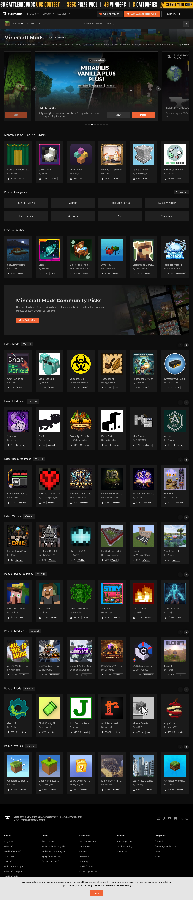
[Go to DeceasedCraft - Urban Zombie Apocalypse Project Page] (49, 658)
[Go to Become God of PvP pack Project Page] (81, 486)
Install (143, 115)
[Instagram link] (158, 818)
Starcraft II (9, 861)
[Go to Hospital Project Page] (143, 543)
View (118, 115)
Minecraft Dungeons (13, 871)
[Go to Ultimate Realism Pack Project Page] (112, 486)
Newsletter (84, 856)
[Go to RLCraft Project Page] (175, 658)
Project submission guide (53, 846)
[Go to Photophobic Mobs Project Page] (143, 371)
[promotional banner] (96, 4)
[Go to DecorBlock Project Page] (81, 162)
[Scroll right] (186, 345)
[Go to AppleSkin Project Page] (175, 715)
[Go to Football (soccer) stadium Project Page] (112, 543)
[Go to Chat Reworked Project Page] (18, 371)
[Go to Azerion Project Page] (175, 428)
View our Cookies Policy (118, 885)
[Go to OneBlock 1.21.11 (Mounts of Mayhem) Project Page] (49, 773)
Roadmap (83, 861)
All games (8, 841)
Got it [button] (96, 893)
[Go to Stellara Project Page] (49, 257)
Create (47, 13)
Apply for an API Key (51, 856)
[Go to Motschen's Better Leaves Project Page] (81, 601)
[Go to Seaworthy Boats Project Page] (18, 257)
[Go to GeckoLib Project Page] (18, 715)
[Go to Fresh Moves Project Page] (49, 601)
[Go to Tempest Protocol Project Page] (175, 257)
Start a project (48, 841)
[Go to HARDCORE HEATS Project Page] (49, 486)
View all (27, 344)
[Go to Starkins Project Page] (18, 428)
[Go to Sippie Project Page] (49, 428)
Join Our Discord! (87, 841)
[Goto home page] (13, 13)
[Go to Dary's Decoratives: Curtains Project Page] (18, 162)
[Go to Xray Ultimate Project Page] (175, 601)
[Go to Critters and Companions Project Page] (143, 257)
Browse (31, 13)
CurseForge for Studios (165, 846)
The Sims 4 (9, 856)
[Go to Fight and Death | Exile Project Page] (49, 543)
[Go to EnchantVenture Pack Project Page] (143, 486)
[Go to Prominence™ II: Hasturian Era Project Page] (112, 658)
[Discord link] (175, 818)
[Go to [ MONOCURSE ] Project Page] (81, 543)
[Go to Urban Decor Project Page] (49, 162)
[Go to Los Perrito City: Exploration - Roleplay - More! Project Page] (143, 773)
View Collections (27, 320)
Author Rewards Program (53, 851)
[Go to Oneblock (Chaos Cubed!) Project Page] (18, 773)
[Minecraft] (7, 24)
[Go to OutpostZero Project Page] (81, 371)
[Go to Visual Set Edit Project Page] (49, 371)
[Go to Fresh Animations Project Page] (18, 601)
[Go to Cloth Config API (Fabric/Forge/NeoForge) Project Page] (49, 715)
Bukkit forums (86, 866)
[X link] (181, 818)
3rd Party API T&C (50, 861)
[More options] (187, 14)
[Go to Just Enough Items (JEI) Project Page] (81, 715)
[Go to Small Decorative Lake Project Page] (175, 543)
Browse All (33, 23)
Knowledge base (124, 841)
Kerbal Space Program (14, 866)
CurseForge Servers (88, 871)
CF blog (83, 851)
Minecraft (8, 846)
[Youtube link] (170, 818)
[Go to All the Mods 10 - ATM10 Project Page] (18, 658)
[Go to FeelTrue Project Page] (175, 486)
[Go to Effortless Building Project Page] (175, 162)
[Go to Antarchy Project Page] (112, 257)
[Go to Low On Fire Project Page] (143, 601)
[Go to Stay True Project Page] (112, 601)
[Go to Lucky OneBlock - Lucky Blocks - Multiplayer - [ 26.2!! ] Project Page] (81, 773)
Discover (18, 23)
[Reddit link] (187, 818)
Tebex (157, 851)
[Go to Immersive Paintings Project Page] (112, 162)
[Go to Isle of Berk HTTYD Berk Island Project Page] (112, 773)
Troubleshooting (124, 846)
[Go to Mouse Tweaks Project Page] (143, 715)
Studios (61, 13)
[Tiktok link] (164, 818)
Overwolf (159, 841)
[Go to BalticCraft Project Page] (112, 428)
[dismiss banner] (188, 4)
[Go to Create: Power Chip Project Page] (175, 371)
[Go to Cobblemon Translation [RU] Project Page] (18, 486)
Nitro (157, 856)
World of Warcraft (12, 851)
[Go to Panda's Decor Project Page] (143, 162)
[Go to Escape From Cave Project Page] (18, 543)
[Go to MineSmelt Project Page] (143, 428)
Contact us (122, 851)
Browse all (181, 192)
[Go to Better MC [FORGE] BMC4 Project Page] (81, 658)
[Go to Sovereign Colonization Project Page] (81, 428)
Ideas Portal (84, 846)
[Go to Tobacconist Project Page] (112, 371)
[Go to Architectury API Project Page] (112, 715)
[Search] (186, 24)
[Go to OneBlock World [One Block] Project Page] (175, 773)
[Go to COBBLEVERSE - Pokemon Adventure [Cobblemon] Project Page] (143, 658)
